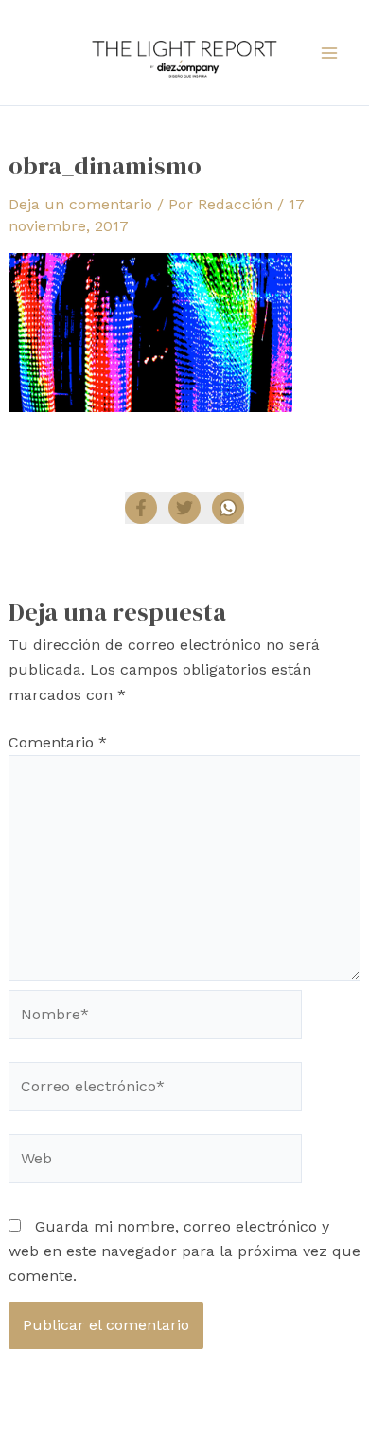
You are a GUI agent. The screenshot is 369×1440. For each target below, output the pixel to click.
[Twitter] (184, 508)
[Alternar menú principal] (329, 53)
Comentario (58, 742)
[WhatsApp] (228, 508)
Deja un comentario (80, 204)
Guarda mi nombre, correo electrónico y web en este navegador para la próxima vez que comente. (184, 1251)
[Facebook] (141, 508)
